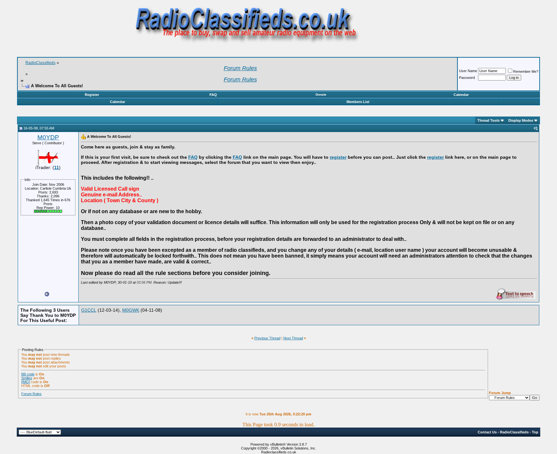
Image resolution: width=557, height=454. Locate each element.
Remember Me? (525, 71)
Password (467, 78)
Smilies (26, 378)
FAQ (213, 95)
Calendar (461, 95)
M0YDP (48, 137)
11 (56, 167)
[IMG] (25, 382)
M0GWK (130, 310)
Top (535, 432)
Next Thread (293, 338)
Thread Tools (488, 120)
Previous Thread (267, 338)
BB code (27, 374)
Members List (358, 102)
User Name (468, 71)
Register (92, 95)
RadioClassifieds (40, 63)
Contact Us (487, 432)
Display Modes (520, 120)
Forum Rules (31, 394)
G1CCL (88, 310)
